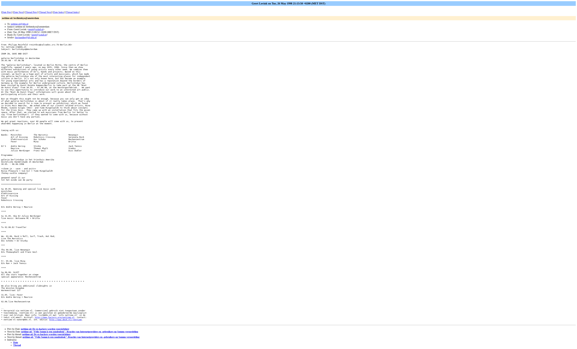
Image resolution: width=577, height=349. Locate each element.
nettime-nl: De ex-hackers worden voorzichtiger (45, 329)
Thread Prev (31, 12)
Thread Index (72, 12)
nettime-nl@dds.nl (19, 24)
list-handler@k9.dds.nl (26, 37)
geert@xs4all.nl (35, 29)
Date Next (18, 12)
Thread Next (45, 12)
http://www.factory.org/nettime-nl (55, 317)
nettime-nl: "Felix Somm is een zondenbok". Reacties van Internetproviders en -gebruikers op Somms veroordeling (79, 331)
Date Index (58, 12)
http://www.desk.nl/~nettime (65, 320)
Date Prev (6, 12)
